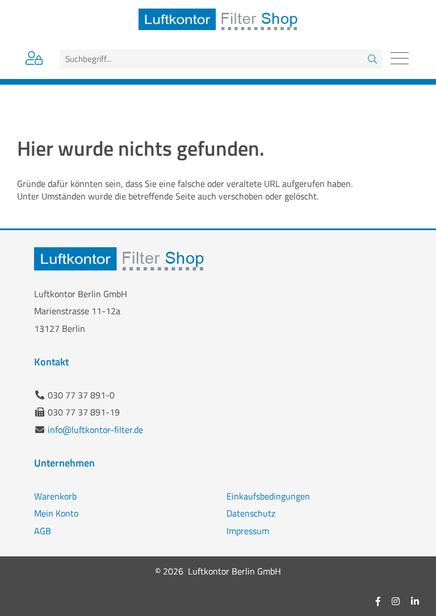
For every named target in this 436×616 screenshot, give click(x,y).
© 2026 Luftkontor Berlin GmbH (218, 571)
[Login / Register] (34, 59)
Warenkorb (55, 496)
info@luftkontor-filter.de (95, 429)
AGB (42, 531)
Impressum (248, 531)
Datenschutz (251, 513)
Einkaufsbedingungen (268, 496)
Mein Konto (56, 513)
